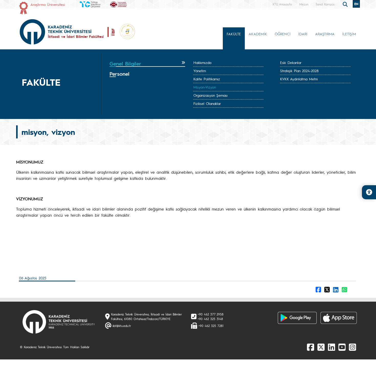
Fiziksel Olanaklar (207, 103)
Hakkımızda (202, 62)
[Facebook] (310, 347)
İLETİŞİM (349, 33)
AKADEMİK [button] (258, 33)
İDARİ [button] (302, 33)
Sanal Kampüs (325, 4)
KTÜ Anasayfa (282, 4)
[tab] (147, 64)
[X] (321, 347)
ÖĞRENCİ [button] (283, 33)
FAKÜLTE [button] (234, 33)
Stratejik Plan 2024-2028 (299, 70)
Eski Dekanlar (291, 62)
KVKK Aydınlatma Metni (299, 78)
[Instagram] (352, 347)
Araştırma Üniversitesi (47, 4)
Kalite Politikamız (206, 78)
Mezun (303, 4)
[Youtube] (342, 347)
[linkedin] (331, 347)
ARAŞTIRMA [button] (325, 33)
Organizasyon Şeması (210, 95)
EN (356, 4)
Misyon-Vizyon (204, 87)
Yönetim (199, 70)
